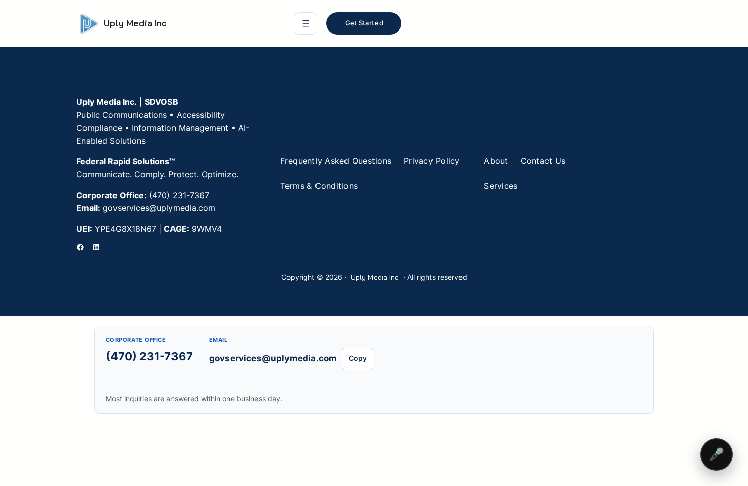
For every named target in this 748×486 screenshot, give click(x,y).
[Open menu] (306, 23)
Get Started (364, 23)
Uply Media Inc (135, 23)
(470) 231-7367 (179, 195)
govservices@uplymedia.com (273, 358)
